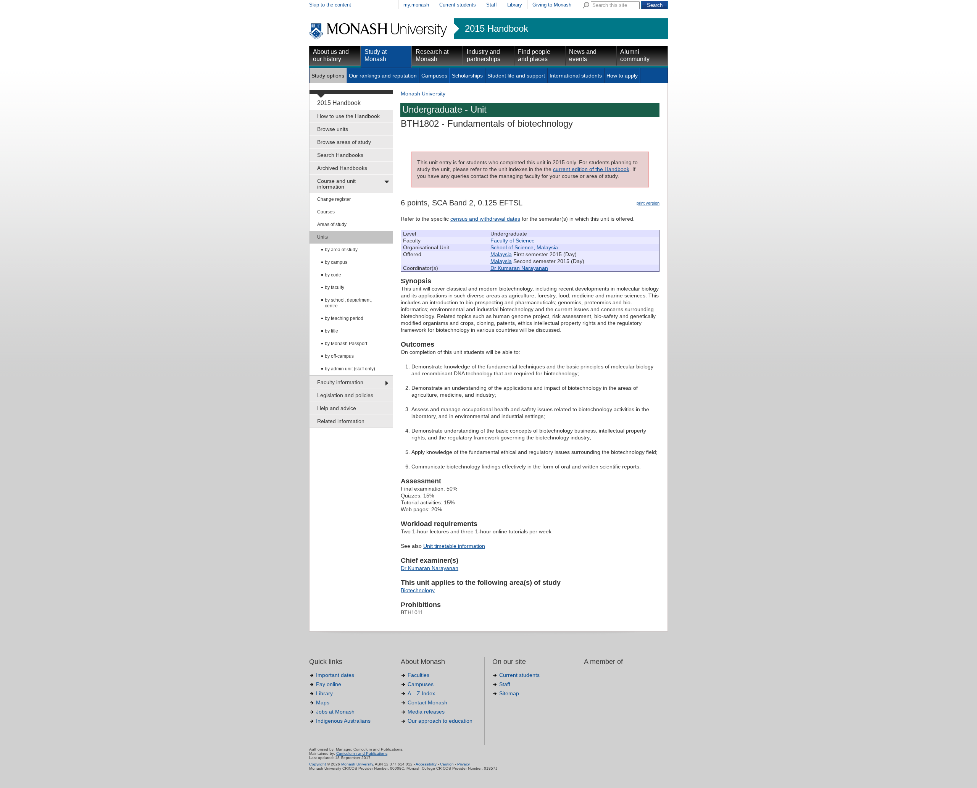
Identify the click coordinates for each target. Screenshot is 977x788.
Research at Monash (432, 55)
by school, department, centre (348, 302)
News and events (583, 55)
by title (331, 331)
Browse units (332, 129)
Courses (326, 212)
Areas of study (332, 224)
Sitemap (509, 693)
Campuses (434, 76)
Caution (447, 764)
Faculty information (340, 382)
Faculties (418, 675)
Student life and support (516, 76)
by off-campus (339, 356)
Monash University (423, 93)
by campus (336, 262)
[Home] (378, 38)
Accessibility (426, 764)
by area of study (341, 249)
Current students (457, 5)
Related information (340, 421)
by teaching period (344, 318)
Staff (491, 5)
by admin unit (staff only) (350, 368)
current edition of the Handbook (591, 169)
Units (322, 237)
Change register (334, 199)
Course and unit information (336, 184)
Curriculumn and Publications (361, 753)
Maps (322, 702)
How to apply (622, 76)
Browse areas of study (344, 142)
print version (648, 203)
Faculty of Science (512, 240)
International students (576, 76)
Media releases (426, 712)
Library (514, 5)
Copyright (317, 764)
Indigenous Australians (343, 721)
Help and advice (336, 408)
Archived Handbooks (342, 168)
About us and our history (331, 55)
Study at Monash (375, 55)
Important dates (335, 675)
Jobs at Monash (335, 712)
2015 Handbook (496, 28)
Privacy (463, 764)
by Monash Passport (346, 343)
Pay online (328, 684)
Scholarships (467, 76)
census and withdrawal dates (485, 219)
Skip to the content (330, 5)
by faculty (334, 287)
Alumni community (635, 55)
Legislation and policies (345, 395)
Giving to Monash (551, 5)
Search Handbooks (340, 155)
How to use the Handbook (348, 116)
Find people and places (534, 55)
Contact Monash (427, 702)
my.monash (416, 5)
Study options (327, 76)
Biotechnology (418, 590)
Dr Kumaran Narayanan (519, 268)
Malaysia (501, 254)
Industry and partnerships (483, 55)
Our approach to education (440, 721)
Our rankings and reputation (383, 76)
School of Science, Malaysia (524, 247)
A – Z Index (421, 693)
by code (333, 275)
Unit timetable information (454, 546)
